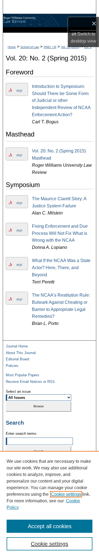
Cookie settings (66, 494)
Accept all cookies (50, 526)
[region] (49, 504)
